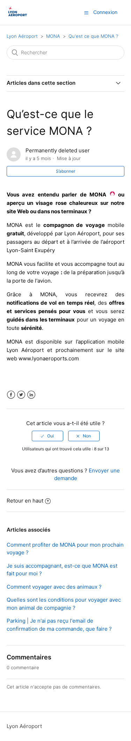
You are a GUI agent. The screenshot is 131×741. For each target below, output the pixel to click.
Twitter (21, 394)
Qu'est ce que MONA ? (93, 36)
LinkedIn (31, 394)
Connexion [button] (105, 12)
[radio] (47, 436)
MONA (53, 36)
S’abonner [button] (65, 171)
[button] (86, 13)
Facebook (11, 394)
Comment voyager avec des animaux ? (54, 586)
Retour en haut (25, 500)
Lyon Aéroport (22, 36)
